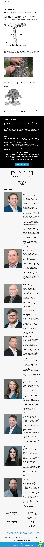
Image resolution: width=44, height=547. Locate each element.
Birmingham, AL (17, 533)
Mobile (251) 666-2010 (22, 164)
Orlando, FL (29, 533)
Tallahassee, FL (20, 532)
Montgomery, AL (8, 532)
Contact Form (10, 141)
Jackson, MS (34, 533)
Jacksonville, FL (23, 533)
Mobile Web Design (29, 545)
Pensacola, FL (14, 532)
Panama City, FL (36, 532)
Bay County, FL (10, 533)
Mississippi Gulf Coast (28, 532)
